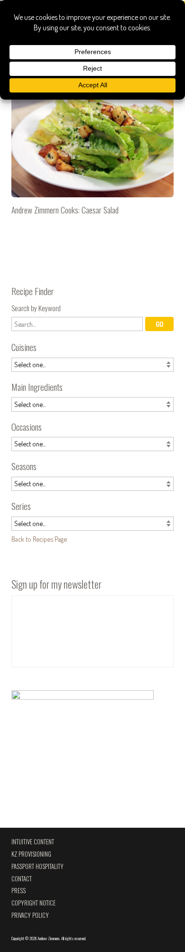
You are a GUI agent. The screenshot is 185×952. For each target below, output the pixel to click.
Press (18, 890)
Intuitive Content (32, 841)
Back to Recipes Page (39, 539)
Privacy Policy (30, 915)
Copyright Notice (33, 902)
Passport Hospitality (37, 866)
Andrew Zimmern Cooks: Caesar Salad (92, 148)
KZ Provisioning (31, 854)
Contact (21, 878)
